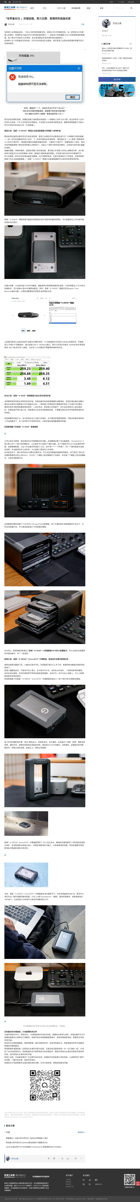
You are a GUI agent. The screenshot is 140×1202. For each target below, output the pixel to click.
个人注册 (121, 2)
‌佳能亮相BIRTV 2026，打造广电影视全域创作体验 (117, 59)
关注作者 (117, 79)
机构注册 (131, 2)
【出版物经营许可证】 (101, 1199)
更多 (130, 44)
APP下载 (17, 2)
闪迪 (82, 24)
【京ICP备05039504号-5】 (26, 1199)
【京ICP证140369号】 (11, 1199)
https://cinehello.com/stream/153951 (19, 1117)
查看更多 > (81, 1132)
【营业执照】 (90, 1199)
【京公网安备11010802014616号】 (75, 1199)
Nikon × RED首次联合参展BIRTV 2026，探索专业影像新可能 (117, 49)
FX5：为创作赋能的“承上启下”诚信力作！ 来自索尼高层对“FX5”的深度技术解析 (116, 69)
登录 (111, 2)
